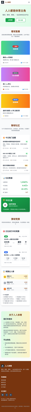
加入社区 (20, 20)
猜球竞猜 (3, 384)
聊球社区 (3, 382)
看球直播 (3, 380)
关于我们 (3, 387)
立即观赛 (10, 20)
